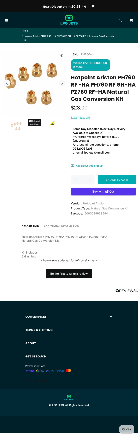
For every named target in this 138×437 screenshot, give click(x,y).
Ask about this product (89, 165)
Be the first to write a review (69, 273)
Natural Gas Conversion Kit (109, 208)
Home (25, 30)
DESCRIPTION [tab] (30, 226)
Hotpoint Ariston (94, 203)
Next (62, 83)
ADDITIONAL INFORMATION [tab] (61, 226)
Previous (7, 83)
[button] (69, 272)
